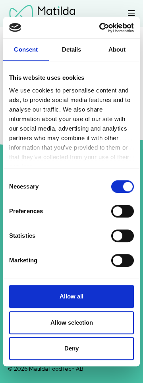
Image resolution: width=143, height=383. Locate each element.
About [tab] (117, 49)
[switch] (122, 211)
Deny (71, 348)
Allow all (71, 296)
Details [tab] (71, 49)
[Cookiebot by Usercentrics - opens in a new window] (101, 28)
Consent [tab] (26, 49)
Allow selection (71, 322)
